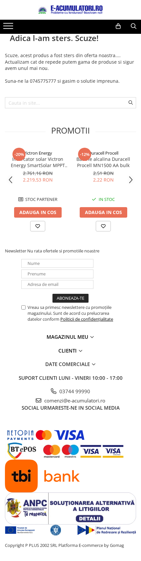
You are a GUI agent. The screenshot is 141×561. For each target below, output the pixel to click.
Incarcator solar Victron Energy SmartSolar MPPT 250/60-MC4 (38, 162)
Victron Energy (38, 153)
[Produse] (9, 28)
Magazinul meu (68, 337)
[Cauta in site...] (133, 26)
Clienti (68, 350)
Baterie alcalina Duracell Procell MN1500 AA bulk (103, 162)
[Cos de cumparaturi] (118, 26)
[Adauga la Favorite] (37, 226)
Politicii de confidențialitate (86, 319)
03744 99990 (74, 391)
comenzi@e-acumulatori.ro (74, 400)
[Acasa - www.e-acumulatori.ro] (70, 10)
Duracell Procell (103, 153)
